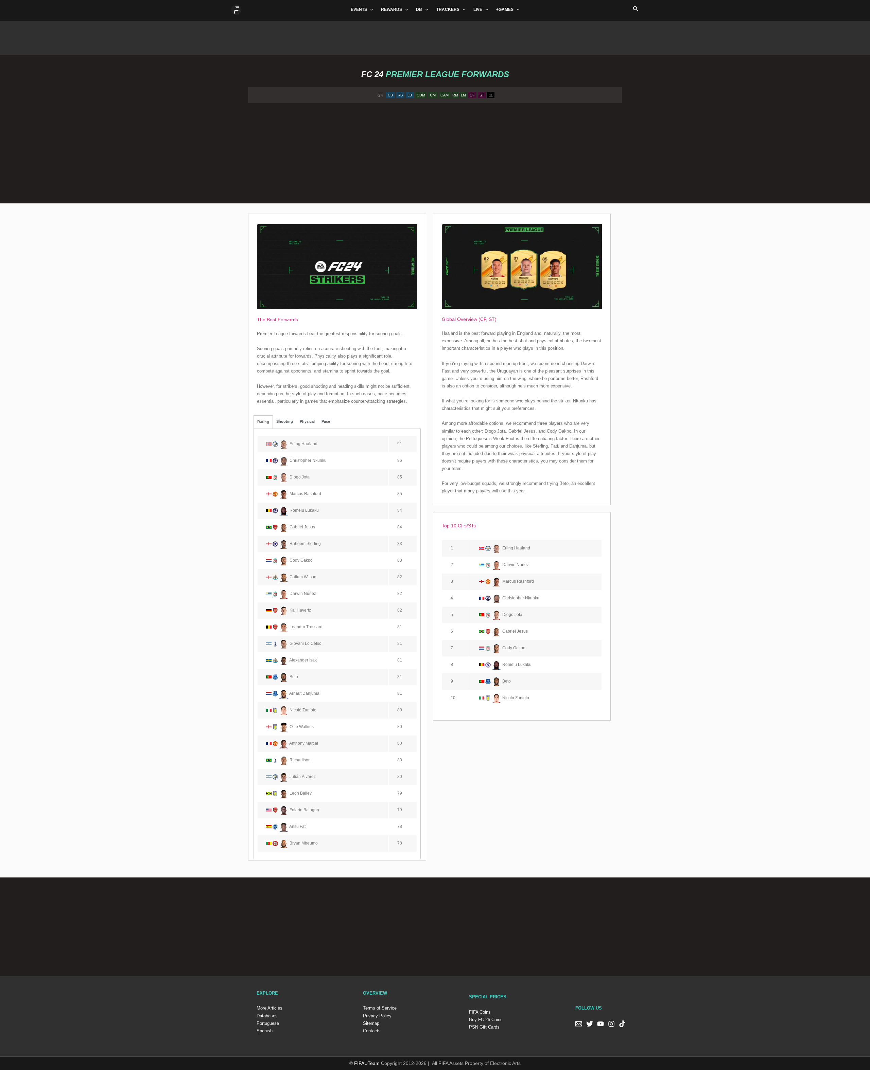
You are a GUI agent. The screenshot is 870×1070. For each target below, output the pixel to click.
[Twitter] (589, 1023)
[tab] (263, 422)
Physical (307, 421)
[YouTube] (600, 1023)
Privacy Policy (377, 1015)
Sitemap (371, 1023)
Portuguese (268, 1023)
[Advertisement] (435, 36)
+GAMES (505, 9)
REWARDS (391, 9)
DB (419, 9)
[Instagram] (611, 1023)
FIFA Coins (480, 1012)
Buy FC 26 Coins (486, 1019)
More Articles (269, 1008)
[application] (370, 9)
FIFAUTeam (367, 1063)
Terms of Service (380, 1008)
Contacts (372, 1030)
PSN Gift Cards (484, 1027)
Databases (267, 1015)
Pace (325, 421)
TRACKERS (447, 9)
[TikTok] (622, 1023)
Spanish (265, 1030)
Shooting (284, 421)
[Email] (578, 1023)
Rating (263, 422)
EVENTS (359, 9)
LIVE (477, 9)
